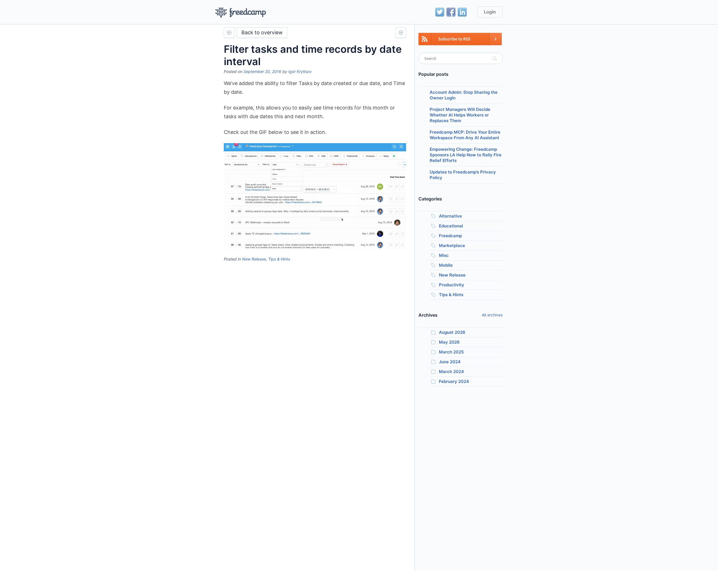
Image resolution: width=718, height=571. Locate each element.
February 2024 (454, 381)
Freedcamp (450, 235)
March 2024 (451, 371)
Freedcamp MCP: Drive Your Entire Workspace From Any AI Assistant (465, 134)
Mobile (446, 265)
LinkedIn (462, 12)
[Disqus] (315, 336)
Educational (451, 226)
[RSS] (460, 42)
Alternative (450, 216)
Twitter (439, 12)
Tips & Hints (279, 259)
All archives (492, 314)
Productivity (451, 284)
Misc (444, 255)
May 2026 (449, 342)
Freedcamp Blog (240, 13)
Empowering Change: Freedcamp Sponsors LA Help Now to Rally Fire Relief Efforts (465, 155)
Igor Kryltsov (300, 71)
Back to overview (262, 32)
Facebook (451, 12)
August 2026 (452, 332)
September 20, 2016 (262, 71)
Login (490, 12)
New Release (254, 259)
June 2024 (450, 361)
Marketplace (452, 245)
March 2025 (451, 352)
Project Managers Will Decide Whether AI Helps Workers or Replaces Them (460, 115)
